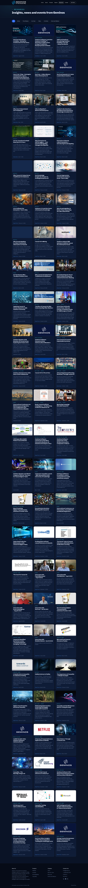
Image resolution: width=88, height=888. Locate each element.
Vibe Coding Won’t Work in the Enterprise (41, 109)
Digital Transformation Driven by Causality (20, 706)
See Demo (73, 2)
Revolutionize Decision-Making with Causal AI (42, 509)
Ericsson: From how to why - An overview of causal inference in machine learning (19, 841)
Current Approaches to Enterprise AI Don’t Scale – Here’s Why (63, 177)
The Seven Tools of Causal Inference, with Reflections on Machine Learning (65, 543)
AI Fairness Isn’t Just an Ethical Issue (19, 805)
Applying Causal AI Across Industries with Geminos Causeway (20, 308)
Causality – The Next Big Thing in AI (19, 772)
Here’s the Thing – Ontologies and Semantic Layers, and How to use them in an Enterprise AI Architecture (22, 77)
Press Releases (25, 21)
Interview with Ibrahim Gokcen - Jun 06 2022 (44, 640)
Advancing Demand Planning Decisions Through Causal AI (65, 373)
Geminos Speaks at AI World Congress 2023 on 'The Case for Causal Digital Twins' (21, 475)
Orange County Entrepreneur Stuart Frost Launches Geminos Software (65, 840)
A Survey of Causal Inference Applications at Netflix (44, 739)
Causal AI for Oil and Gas (42, 373)
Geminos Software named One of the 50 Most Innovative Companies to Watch (63, 441)
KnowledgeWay (35, 874)
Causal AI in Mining (41, 241)
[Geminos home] (19, 2)
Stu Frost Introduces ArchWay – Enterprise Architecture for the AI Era (21, 41)
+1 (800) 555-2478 (67, 872)
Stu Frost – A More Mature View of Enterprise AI (42, 75)
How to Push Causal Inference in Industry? (42, 772)
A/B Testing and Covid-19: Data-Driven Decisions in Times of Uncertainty (64, 806)
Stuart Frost (15, 55)
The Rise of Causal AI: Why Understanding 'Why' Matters (44, 307)
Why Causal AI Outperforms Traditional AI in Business (21, 176)
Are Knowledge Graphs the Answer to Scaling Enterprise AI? (42, 177)
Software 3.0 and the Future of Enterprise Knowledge (43, 209)
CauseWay (34, 876)
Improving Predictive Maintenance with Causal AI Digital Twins (20, 543)
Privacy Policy (73, 885)
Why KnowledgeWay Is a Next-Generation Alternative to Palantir (20, 243)
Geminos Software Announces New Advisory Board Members (42, 341)
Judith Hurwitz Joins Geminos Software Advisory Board (19, 740)
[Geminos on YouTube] (65, 878)
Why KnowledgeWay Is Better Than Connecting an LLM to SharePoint (64, 210)
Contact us (65, 874)
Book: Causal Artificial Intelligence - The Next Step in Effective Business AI (43, 406)
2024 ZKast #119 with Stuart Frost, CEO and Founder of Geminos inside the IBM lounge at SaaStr (65, 309)
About (46, 2)
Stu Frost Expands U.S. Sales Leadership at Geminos (65, 75)
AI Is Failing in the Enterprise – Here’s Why (20, 209)
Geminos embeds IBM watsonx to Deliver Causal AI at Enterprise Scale (65, 243)
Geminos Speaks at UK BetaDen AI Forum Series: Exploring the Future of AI (21, 341)
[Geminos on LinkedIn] (63, 878)
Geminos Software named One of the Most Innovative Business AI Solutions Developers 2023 (43, 441)
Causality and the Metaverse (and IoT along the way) (65, 706)
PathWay (34, 870)
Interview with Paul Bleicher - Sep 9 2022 (64, 575)
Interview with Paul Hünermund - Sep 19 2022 (40, 576)
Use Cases (33, 21)
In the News (46, 21)
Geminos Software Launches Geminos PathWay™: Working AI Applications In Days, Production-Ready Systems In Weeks (43, 42)
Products (51, 2)
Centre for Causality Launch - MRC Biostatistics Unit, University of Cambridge (43, 475)
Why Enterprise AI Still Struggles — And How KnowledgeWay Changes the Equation (41, 143)
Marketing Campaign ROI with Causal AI (63, 405)
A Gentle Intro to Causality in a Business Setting (21, 674)
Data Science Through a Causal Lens (63, 739)
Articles (18, 21)
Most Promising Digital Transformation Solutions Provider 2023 (20, 510)
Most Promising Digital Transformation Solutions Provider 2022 (64, 609)
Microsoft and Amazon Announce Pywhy (64, 640)
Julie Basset (37, 55)
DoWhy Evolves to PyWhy (42, 674)
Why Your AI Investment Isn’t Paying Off (20, 109)
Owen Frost (37, 256)
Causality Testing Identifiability (40, 805)
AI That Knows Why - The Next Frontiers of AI (20, 275)
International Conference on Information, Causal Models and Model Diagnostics (65, 510)
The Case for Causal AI (20, 574)
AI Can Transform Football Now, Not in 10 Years (21, 141)
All (13, 21)
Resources (61, 2)
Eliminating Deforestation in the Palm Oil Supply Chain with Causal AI (43, 707)
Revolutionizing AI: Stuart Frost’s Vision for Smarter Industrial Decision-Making (65, 276)
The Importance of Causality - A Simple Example (65, 674)
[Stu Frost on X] (67, 878)
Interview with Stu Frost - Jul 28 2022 (41, 608)
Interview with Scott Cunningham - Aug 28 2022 (18, 609)
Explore (56, 2)
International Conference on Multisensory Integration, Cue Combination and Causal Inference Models (22, 407)
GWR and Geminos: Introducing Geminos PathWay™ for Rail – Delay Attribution (63, 42)
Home (42, 2)
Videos (39, 21)
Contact (66, 2)
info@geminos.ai (66, 870)
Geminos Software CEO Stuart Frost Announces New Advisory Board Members (65, 773)
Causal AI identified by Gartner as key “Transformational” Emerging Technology (19, 642)
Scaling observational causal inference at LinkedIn (43, 542)
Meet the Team (51, 872)
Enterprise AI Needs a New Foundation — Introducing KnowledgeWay (65, 142)
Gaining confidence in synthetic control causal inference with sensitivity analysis (63, 476)
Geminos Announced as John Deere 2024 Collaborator (22, 373)
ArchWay (34, 872)
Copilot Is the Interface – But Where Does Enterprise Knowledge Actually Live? (65, 110)
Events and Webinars (55, 21)
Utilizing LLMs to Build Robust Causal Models (20, 439)
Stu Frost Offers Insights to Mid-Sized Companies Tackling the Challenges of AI (44, 840)
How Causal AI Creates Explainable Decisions (64, 340)
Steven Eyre (15, 122)
